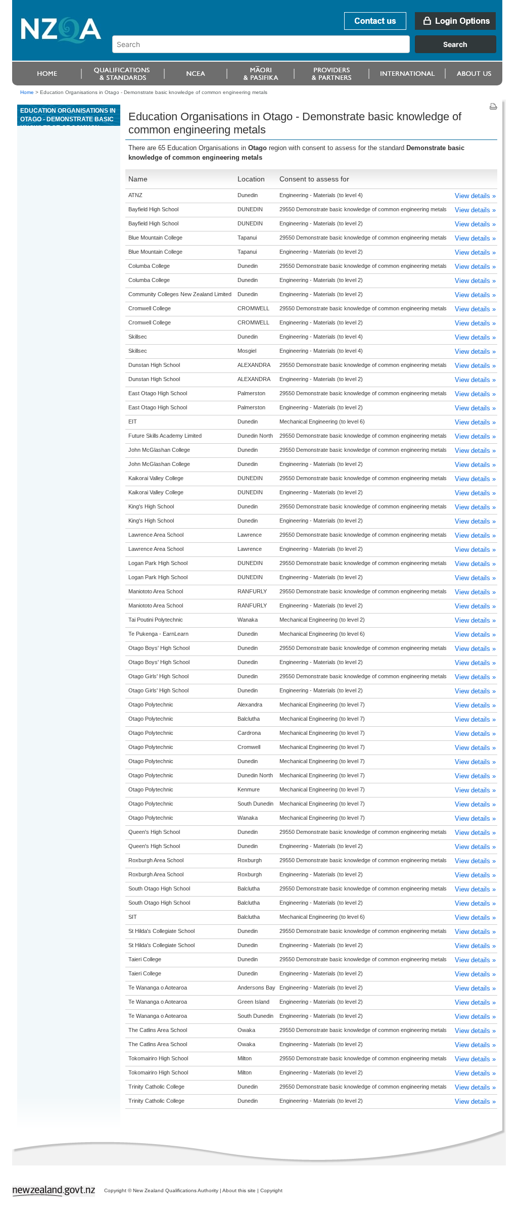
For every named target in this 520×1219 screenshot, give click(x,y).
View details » (475, 196)
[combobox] (309, 50)
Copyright (271, 1190)
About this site (239, 1190)
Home (27, 92)
